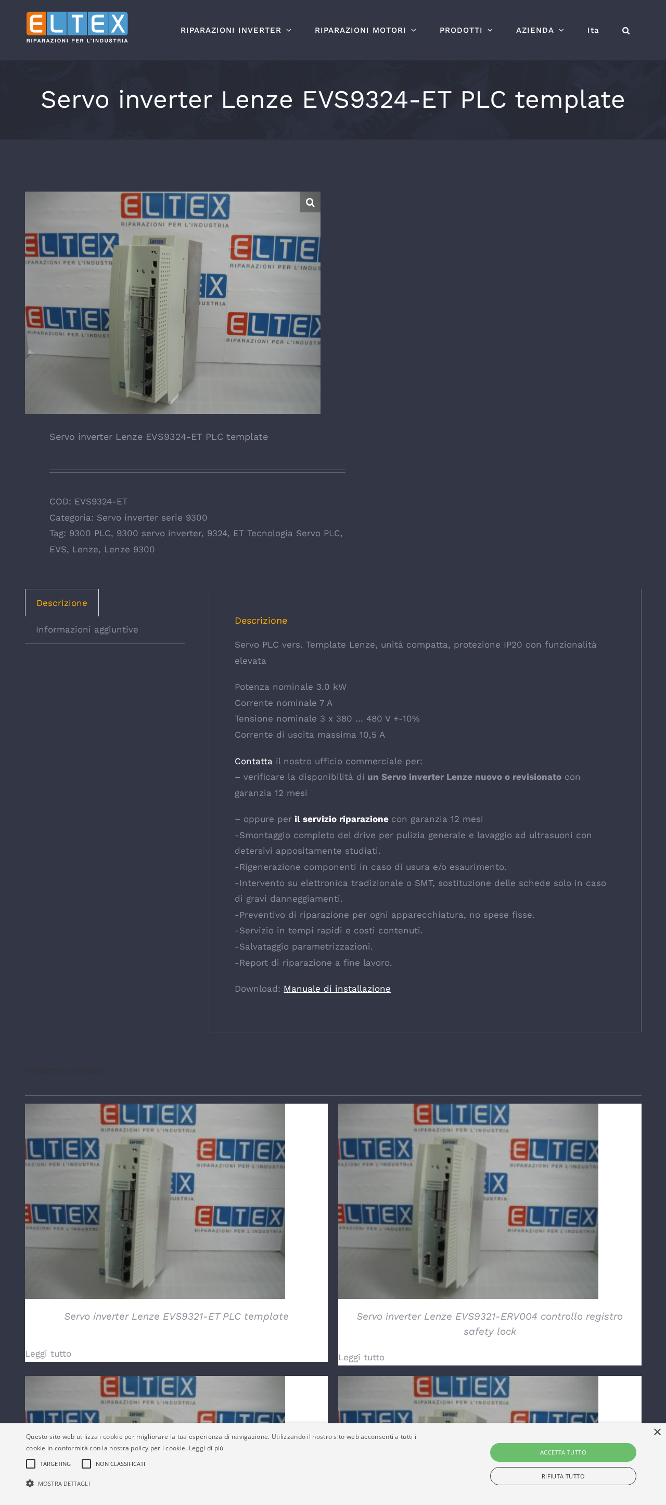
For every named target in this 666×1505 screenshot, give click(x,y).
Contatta (254, 761)
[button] (626, 30)
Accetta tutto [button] (563, 1452)
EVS (58, 549)
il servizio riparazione (340, 819)
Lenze (85, 549)
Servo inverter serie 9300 (152, 517)
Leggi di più (206, 1448)
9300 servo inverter (159, 533)
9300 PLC (90, 533)
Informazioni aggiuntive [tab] (87, 629)
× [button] (657, 1432)
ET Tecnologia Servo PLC (286, 533)
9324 (217, 533)
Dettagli (155, 1203)
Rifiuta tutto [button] (563, 1476)
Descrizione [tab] (61, 603)
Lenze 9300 (129, 549)
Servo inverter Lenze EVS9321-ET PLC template (176, 1316)
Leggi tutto (48, 1353)
